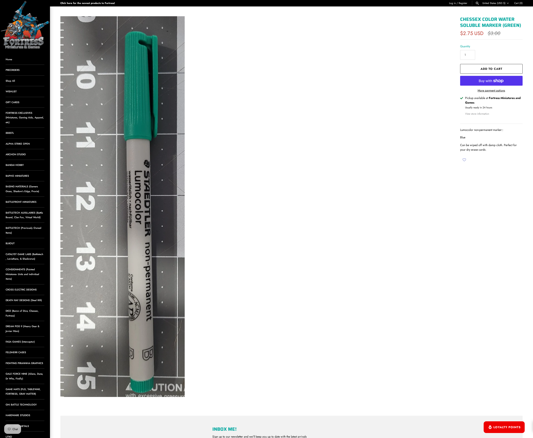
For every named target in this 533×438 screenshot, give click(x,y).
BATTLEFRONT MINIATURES (21, 202)
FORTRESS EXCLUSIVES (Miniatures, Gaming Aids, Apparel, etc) (25, 117)
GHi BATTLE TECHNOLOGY (21, 404)
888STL (10, 133)
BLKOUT (10, 243)
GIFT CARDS (12, 102)
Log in (452, 3)
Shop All (10, 81)
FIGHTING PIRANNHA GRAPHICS (24, 363)
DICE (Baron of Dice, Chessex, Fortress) (22, 313)
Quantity (465, 46)
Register (463, 3)
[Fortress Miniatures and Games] (25, 25)
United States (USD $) (494, 3)
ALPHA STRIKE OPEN (18, 143)
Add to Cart (491, 69)
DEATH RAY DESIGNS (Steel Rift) (24, 300)
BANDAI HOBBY (15, 165)
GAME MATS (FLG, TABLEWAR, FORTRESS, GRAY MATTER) (23, 391)
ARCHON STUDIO (16, 154)
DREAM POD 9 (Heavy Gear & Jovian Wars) (22, 328)
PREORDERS (13, 70)
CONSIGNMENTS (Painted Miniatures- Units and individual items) (22, 274)
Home (9, 59)
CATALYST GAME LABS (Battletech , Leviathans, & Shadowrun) (24, 256)
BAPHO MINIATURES (17, 176)
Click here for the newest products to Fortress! (87, 3)
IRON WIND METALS (17, 426)
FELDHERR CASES (16, 352)
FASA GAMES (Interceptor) (20, 341)
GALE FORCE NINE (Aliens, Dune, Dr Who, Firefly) (24, 376)
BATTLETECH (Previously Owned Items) (23, 230)
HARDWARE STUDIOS (18, 415)
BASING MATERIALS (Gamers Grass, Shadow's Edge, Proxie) (22, 189)
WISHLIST (11, 91)
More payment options (491, 91)
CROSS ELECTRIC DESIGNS (21, 289)
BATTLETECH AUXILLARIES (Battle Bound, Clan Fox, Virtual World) (24, 215)
